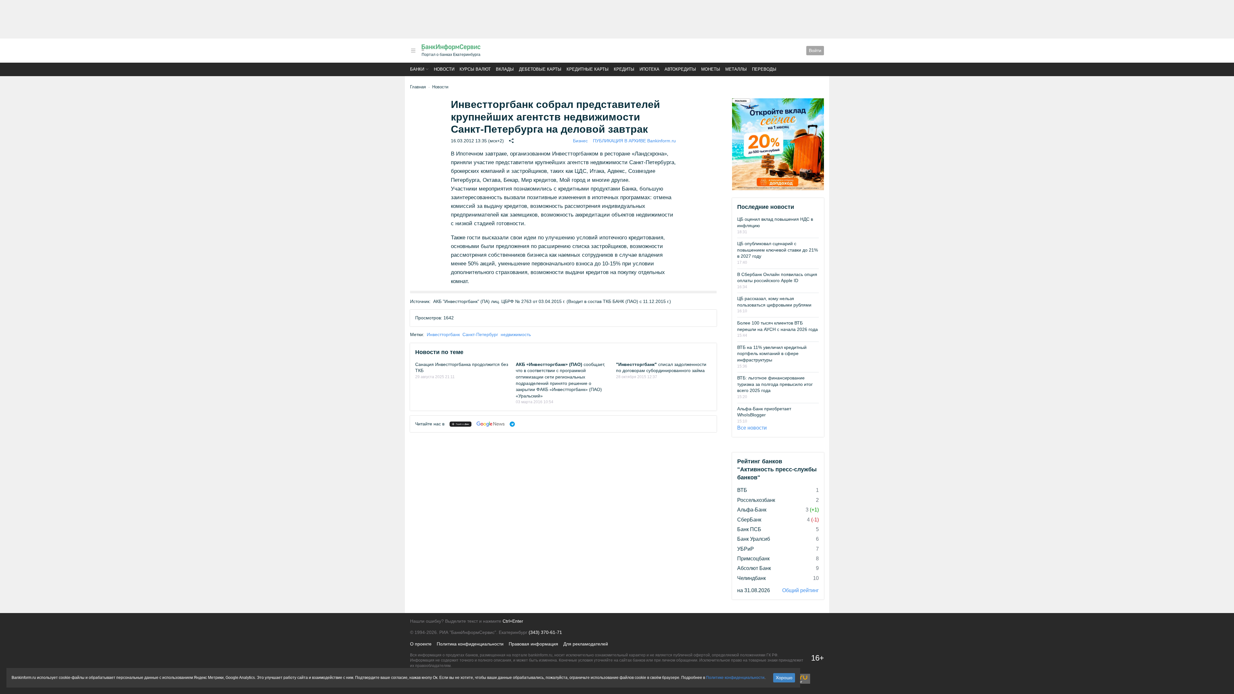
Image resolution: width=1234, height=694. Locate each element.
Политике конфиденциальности (735, 677)
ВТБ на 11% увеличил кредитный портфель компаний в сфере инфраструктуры (772, 353)
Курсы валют (475, 69)
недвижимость (516, 334)
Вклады (505, 69)
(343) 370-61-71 (545, 632)
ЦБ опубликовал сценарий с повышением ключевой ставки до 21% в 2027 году (777, 250)
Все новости (752, 428)
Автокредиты (680, 69)
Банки (417, 69)
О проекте (421, 643)
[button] (413, 50)
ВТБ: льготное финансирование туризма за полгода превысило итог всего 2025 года (775, 384)
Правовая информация (533, 643)
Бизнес (580, 140)
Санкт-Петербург (480, 334)
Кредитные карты (588, 69)
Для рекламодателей (585, 643)
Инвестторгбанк (443, 334)
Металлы (736, 69)
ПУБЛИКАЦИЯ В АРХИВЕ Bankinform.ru (634, 140)
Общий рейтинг (800, 590)
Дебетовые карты (540, 69)
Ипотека (649, 69)
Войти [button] (815, 50)
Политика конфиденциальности (470, 643)
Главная (418, 87)
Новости (444, 69)
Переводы (764, 69)
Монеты (710, 69)
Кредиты (624, 69)
